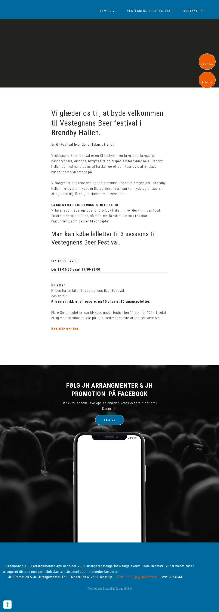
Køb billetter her (64, 329)
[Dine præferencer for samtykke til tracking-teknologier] (7, 604)
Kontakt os (193, 11)
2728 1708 (124, 577)
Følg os (109, 419)
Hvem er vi (107, 11)
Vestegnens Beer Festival (149, 11)
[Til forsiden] (15, 5)
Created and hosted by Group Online (109, 589)
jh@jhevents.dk (146, 577)
